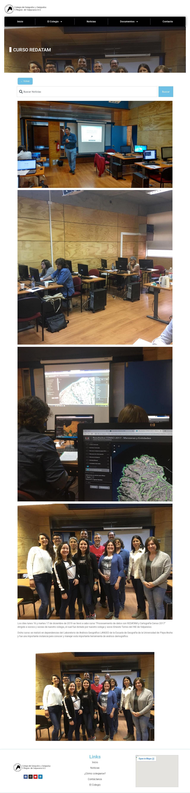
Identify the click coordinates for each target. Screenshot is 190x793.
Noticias (91, 21)
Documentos (127, 21)
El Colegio (53, 21)
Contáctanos (95, 779)
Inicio (20, 21)
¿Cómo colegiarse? (95, 773)
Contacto (168, 21)
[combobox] (87, 91)
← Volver (25, 81)
